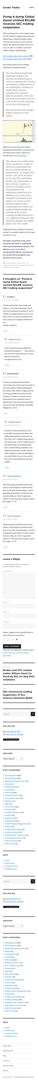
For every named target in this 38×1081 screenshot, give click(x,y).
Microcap (28, 265)
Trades (7, 827)
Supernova (9, 818)
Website (6, 622)
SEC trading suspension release (15, 56)
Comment (7, 571)
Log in (7, 860)
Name (6, 602)
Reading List (8, 1051)
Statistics (8, 810)
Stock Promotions (14, 267)
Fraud (22, 265)
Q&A (7, 804)
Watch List (9, 844)
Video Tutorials (11, 841)
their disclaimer (20, 156)
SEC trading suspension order (15, 59)
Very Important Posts (13, 838)
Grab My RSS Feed (13, 731)
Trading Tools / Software (15, 835)
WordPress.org (11, 869)
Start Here (7, 1046)
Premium (8, 801)
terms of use (15, 249)
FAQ (4, 1056)
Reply (5, 331)
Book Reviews (10, 787)
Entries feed (10, 863)
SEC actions (9, 807)
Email (6, 612)
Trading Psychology (13, 829)
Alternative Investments (15, 781)
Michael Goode (11, 263)
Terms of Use (8, 1066)
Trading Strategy (12, 832)
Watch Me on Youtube (15, 734)
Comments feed (11, 866)
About (5, 1071)
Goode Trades (11, 7)
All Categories (15, 265)
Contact (6, 1061)
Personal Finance (12, 795)
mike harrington (14, 476)
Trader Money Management (16, 824)
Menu (31, 7)
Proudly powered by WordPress (24, 1077)
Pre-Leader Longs (12, 798)
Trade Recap (10, 821)
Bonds (7, 784)
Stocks (7, 815)
